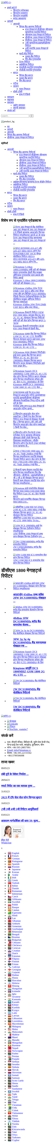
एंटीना (15, 83)
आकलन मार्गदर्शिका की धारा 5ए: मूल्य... (20, 820)
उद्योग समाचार (19, 105)
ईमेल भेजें (5, 840)
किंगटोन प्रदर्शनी (20, 15)
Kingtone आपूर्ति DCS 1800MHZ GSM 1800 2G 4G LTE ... (29, 671)
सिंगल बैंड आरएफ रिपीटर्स (30, 26)
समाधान (10, 97)
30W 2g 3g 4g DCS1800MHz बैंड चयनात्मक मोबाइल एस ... (29, 642)
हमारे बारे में (11, 7)
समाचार (10, 102)
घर (8, 126)
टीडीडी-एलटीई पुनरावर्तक (30, 70)
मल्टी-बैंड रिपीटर (26, 53)
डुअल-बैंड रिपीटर (32, 56)
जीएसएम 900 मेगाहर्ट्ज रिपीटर (38, 34)
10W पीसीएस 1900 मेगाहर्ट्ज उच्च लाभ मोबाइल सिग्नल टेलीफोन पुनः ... (29, 535)
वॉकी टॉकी (17, 91)
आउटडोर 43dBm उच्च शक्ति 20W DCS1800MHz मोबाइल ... (29, 598)
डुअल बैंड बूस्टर (26, 78)
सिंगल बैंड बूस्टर (26, 75)
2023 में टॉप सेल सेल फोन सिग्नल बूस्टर (21, 797)
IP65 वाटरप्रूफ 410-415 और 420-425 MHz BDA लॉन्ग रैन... (29, 260)
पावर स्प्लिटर (24, 89)
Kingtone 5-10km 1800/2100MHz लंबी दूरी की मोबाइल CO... (29, 281)
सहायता (10, 99)
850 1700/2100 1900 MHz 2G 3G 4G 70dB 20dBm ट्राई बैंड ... (29, 463)
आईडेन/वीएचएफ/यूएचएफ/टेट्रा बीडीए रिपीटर (32, 181)
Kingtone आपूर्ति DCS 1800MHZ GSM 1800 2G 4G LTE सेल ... (28, 386)
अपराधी (16, 24)
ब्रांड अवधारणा (19, 18)
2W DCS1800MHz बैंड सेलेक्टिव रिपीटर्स (26, 691)
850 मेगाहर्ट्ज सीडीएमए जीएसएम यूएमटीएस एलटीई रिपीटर (39, 30)
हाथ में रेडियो (24, 94)
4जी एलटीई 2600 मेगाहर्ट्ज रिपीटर (34, 171)
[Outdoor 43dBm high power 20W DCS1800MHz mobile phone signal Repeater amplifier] (30, 588)
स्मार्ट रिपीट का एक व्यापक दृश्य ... (18, 785)
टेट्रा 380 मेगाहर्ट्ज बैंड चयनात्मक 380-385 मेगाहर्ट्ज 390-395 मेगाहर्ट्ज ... (29, 240)
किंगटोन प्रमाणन (20, 13)
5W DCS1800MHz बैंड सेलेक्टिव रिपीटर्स (26, 708)
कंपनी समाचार (19, 107)
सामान (16, 86)
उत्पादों (10, 21)
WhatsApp (6, 842)
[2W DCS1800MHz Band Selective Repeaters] (30, 683)
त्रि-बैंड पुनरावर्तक (33, 59)
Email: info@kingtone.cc (19, 750)
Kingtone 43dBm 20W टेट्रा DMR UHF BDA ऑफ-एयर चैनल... (29, 305)
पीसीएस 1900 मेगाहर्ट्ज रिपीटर (38, 40)
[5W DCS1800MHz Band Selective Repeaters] (30, 701)
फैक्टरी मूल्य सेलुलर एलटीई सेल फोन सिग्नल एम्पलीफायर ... (29, 481)
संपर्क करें (11, 110)
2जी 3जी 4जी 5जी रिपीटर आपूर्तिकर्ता (19, 809)
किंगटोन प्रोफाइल (21, 10)
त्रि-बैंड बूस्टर (25, 80)
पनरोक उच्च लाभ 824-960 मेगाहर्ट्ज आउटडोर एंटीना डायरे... (28, 407)
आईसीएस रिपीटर (26, 64)
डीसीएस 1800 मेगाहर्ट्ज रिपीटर (38, 37)
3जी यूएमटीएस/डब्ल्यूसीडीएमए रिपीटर (35, 168)
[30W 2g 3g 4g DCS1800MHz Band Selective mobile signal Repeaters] (30, 633)
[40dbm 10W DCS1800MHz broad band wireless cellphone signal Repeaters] (30, 612)
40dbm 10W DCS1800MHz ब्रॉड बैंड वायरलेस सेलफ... (27, 621)
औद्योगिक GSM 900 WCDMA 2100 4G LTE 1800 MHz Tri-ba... (29, 519)
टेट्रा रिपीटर (24, 61)
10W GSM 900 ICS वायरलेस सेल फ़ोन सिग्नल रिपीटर (28, 561)
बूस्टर (15, 72)
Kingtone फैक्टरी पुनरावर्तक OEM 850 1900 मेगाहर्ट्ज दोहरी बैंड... (28, 327)
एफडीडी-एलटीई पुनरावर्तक (30, 67)
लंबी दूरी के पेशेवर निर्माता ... (15, 774)
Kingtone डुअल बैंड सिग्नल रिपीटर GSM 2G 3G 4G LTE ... (28, 345)
